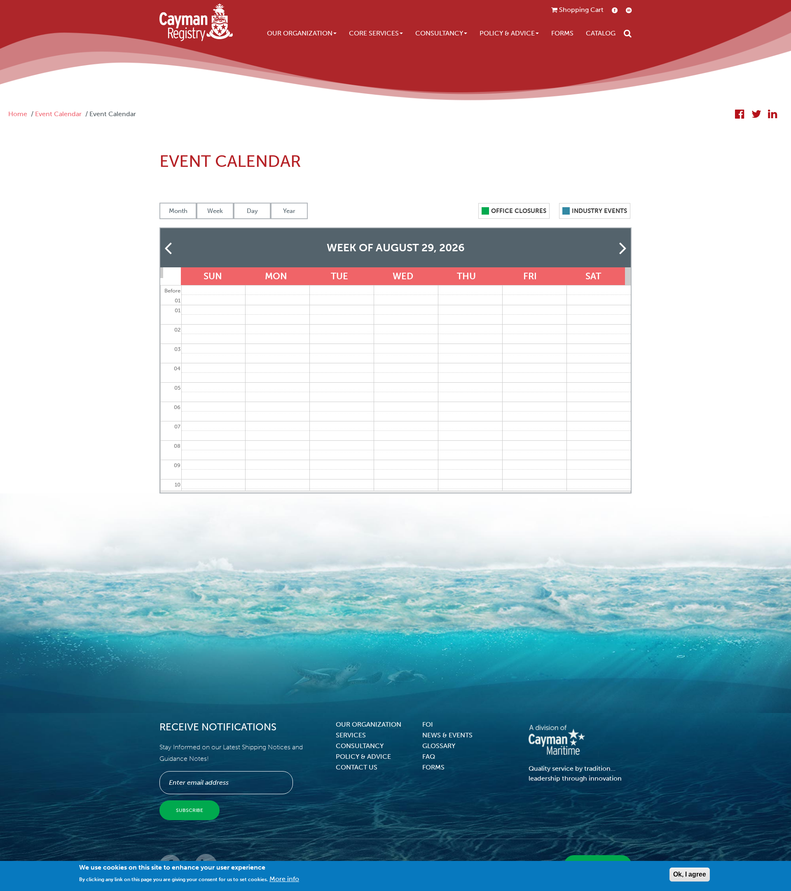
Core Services (374, 33)
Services (351, 735)
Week (215, 211)
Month (178, 211)
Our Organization (299, 33)
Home (17, 114)
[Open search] (628, 33)
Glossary (438, 746)
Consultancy (439, 33)
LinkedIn (629, 10)
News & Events (447, 735)
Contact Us (356, 767)
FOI (427, 724)
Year (289, 211)
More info (284, 879)
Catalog (600, 33)
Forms (562, 33)
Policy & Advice (507, 33)
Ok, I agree (689, 874)
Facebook (615, 10)
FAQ (428, 756)
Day (252, 211)
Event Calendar (58, 114)
